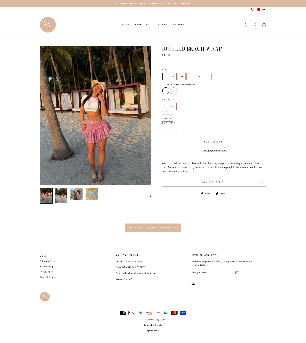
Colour (178, 84)
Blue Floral (173, 91)
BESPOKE (178, 24)
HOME (125, 24)
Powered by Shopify (153, 325)
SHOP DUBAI (143, 24)
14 (199, 76)
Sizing (43, 255)
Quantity (168, 123)
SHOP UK (162, 24)
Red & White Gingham (166, 91)
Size (165, 70)
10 (181, 76)
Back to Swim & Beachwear (155, 227)
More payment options (214, 150)
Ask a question (214, 182)
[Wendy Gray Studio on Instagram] (193, 283)
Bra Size (168, 99)
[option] (153, 3)
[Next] (149, 196)
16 (207, 76)
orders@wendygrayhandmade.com (139, 273)
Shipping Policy (47, 261)
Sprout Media (153, 330)
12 (190, 76)
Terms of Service (48, 277)
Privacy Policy (47, 271)
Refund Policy (46, 266)
